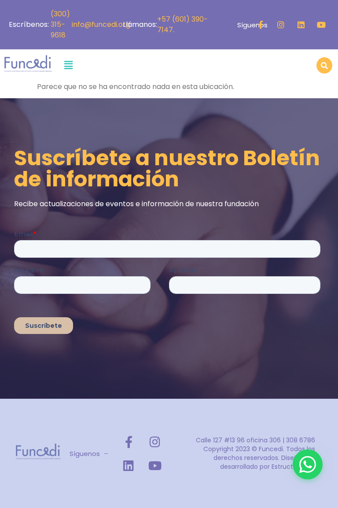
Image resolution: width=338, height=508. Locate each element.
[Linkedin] (301, 25)
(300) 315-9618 (60, 24)
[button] (68, 65)
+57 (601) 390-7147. (182, 24)
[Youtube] (321, 25)
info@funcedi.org (103, 24)
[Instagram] (281, 25)
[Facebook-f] (260, 25)
